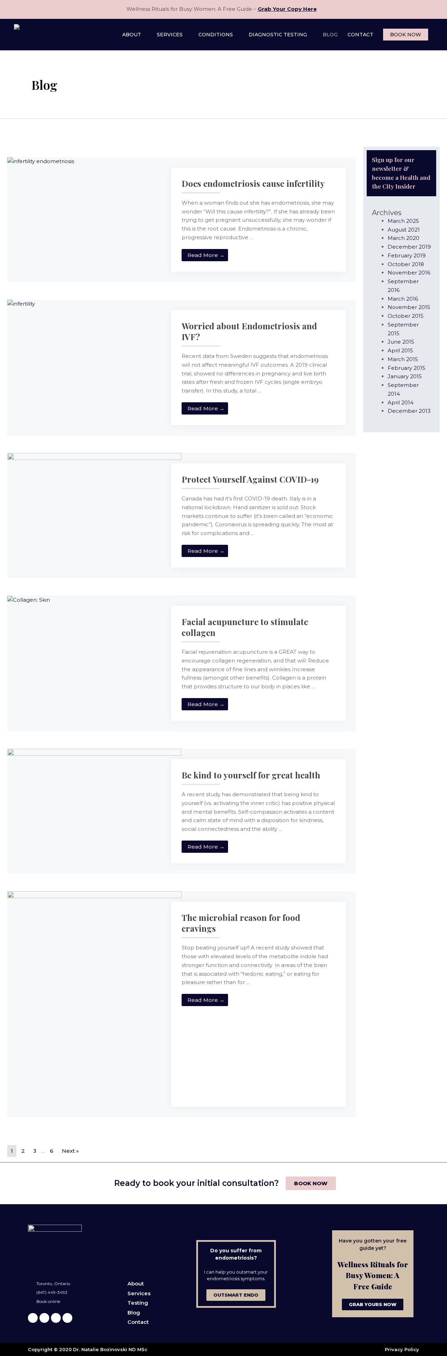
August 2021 (404, 229)
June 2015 (401, 341)
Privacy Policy (402, 1349)
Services (139, 1293)
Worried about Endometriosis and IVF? (249, 331)
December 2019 (409, 246)
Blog (133, 1312)
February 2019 (407, 255)
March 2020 (403, 238)
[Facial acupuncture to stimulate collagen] (28, 599)
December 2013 (409, 411)
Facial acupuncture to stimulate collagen (245, 627)
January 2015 (405, 376)
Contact (138, 1322)
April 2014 (400, 402)
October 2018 (406, 264)
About (135, 1283)
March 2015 (403, 359)
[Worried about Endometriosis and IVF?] (21, 303)
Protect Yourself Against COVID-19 (250, 479)
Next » (70, 1151)
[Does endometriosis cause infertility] (40, 161)
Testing (137, 1302)
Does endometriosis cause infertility (253, 183)
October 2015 (406, 316)
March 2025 (403, 221)
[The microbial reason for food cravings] (94, 1003)
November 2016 (409, 272)
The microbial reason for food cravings (241, 923)
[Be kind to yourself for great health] (94, 806)
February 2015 (406, 368)
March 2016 (403, 298)
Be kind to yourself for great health (251, 774)
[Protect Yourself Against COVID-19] (94, 497)
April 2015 (400, 350)
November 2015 (409, 307)
